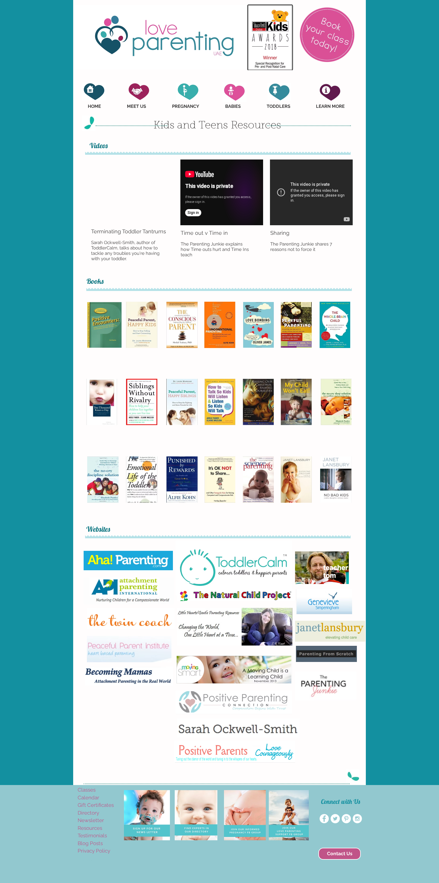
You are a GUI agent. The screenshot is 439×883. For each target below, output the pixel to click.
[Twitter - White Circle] (335, 818)
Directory (88, 813)
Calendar (88, 798)
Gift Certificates (96, 805)
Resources (90, 828)
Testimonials (92, 835)
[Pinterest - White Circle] (346, 818)
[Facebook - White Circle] (324, 818)
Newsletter (91, 820)
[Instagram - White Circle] (357, 818)
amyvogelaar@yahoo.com (89, 860)
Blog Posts (90, 843)
